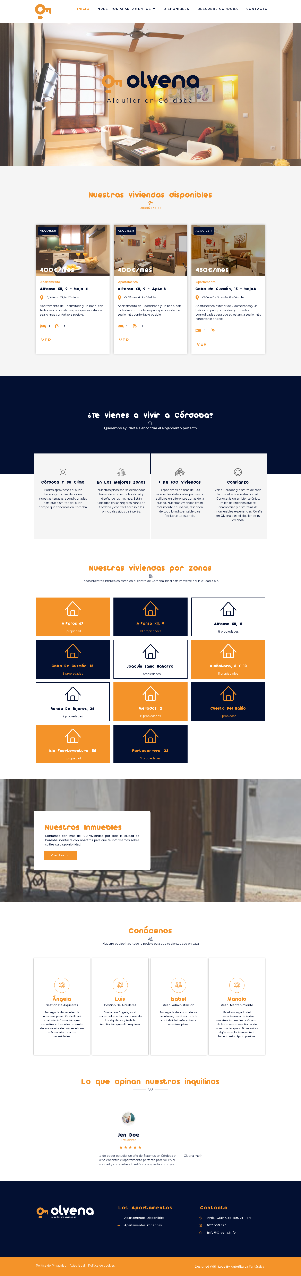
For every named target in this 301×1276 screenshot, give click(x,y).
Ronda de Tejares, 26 (73, 708)
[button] (46, 340)
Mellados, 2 (150, 708)
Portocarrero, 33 (150, 750)
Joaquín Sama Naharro (150, 666)
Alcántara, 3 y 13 (228, 665)
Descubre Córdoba (218, 9)
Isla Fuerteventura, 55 (72, 750)
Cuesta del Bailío (228, 708)
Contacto (257, 9)
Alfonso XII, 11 (228, 623)
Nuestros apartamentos (124, 9)
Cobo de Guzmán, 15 (73, 665)
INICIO (83, 9)
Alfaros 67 (73, 623)
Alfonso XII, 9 (150, 623)
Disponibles (176, 9)
